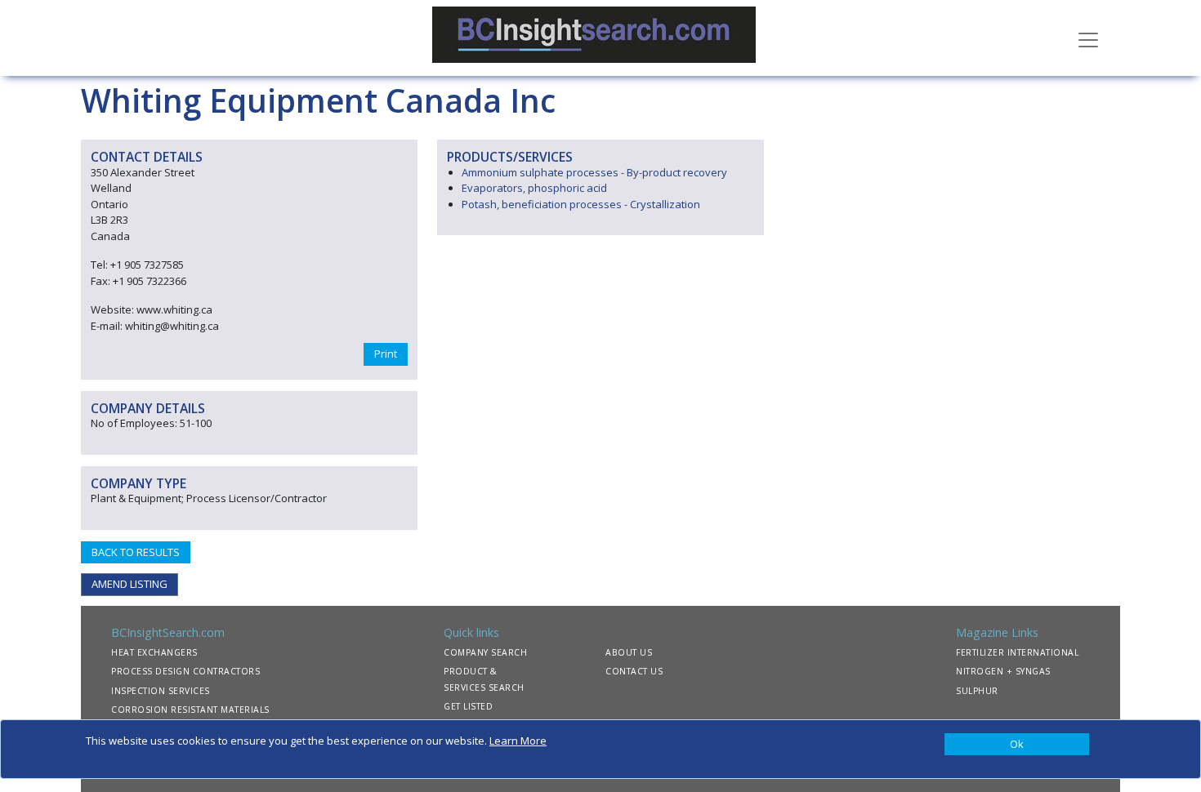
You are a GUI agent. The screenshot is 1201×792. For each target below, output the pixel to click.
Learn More (518, 740)
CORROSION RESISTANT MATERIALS (190, 709)
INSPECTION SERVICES (160, 690)
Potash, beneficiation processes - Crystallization (581, 204)
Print (385, 353)
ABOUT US (628, 652)
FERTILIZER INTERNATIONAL (1017, 652)
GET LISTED (468, 706)
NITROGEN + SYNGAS (1003, 671)
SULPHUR (977, 690)
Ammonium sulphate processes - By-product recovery (594, 172)
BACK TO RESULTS (136, 552)
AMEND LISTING (129, 583)
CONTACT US (634, 671)
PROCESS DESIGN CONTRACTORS (185, 671)
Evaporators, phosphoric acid (534, 187)
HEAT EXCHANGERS (154, 652)
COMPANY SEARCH (485, 652)
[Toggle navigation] (1088, 38)
